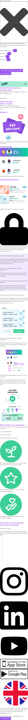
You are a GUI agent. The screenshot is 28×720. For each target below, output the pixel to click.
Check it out (3, 96)
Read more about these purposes (11, 66)
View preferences (17, 70)
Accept (3, 70)
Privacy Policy (6, 75)
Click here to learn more (13, 46)
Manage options (7, 62)
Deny (9, 70)
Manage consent (5, 718)
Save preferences (5, 73)
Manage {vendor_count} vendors (11, 65)
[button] (14, 22)
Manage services (7, 63)
